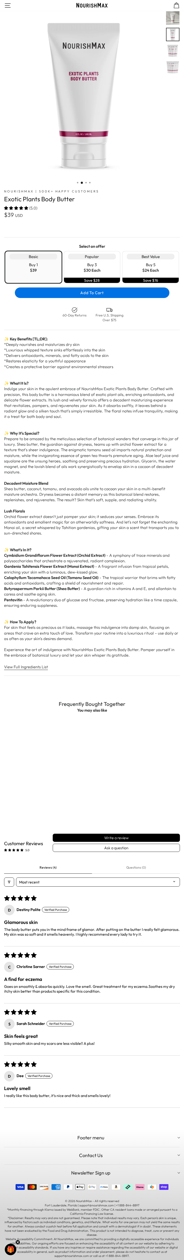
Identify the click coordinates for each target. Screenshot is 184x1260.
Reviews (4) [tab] (48, 867)
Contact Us (91, 1155)
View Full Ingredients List (26, 666)
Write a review (116, 837)
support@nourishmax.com (71, 1256)
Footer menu (90, 1138)
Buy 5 (151, 268)
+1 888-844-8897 (117, 1256)
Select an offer (92, 246)
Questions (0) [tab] (136, 867)
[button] (16, 207)
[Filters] (9, 882)
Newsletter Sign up (90, 1173)
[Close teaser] (17, 1242)
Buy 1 (33, 263)
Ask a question (116, 847)
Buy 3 (92, 268)
